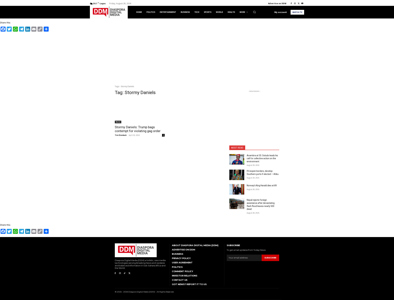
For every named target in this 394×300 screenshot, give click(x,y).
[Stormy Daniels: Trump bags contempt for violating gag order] (140, 110)
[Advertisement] (197, 57)
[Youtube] (302, 3)
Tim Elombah (121, 135)
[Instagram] (295, 3)
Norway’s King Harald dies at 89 (262, 185)
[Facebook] (291, 3)
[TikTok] (124, 273)
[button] (254, 12)
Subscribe (270, 257)
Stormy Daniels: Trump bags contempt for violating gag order (138, 129)
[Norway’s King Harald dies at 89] (236, 189)
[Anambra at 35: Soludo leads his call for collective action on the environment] (236, 159)
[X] (298, 3)
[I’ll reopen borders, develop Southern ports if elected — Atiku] (236, 175)
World (118, 122)
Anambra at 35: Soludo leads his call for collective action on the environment (262, 158)
